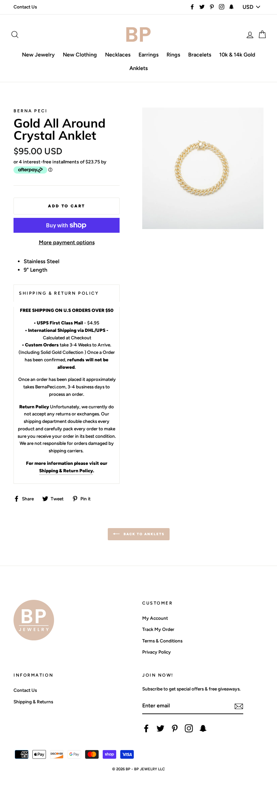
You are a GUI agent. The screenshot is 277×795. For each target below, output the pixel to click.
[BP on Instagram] (189, 728)
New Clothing (80, 54)
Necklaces (117, 54)
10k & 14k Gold (237, 54)
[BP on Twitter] (160, 728)
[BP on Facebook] (146, 728)
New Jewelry (38, 54)
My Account (155, 618)
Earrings (148, 54)
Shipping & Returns (33, 701)
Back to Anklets (143, 533)
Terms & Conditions (162, 640)
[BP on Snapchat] (203, 728)
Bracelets (199, 54)
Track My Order (158, 629)
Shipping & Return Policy (66, 470)
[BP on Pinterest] (175, 728)
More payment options (67, 242)
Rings (173, 54)
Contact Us (25, 6)
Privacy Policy (156, 652)
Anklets (138, 68)
